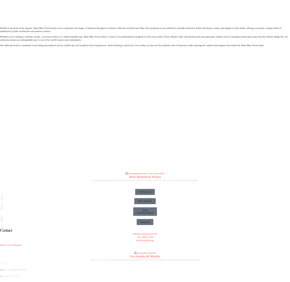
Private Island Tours (55, 22)
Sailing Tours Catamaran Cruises (17, 22)
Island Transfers (52, 27)
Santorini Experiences (92, 33)
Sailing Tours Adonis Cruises (15, 27)
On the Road (50, 18)
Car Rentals (50, 32)
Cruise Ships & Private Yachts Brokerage (22, 32)
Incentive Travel (73, 33)
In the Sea (4, 18)
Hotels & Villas (129, 33)
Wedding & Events (112, 33)
